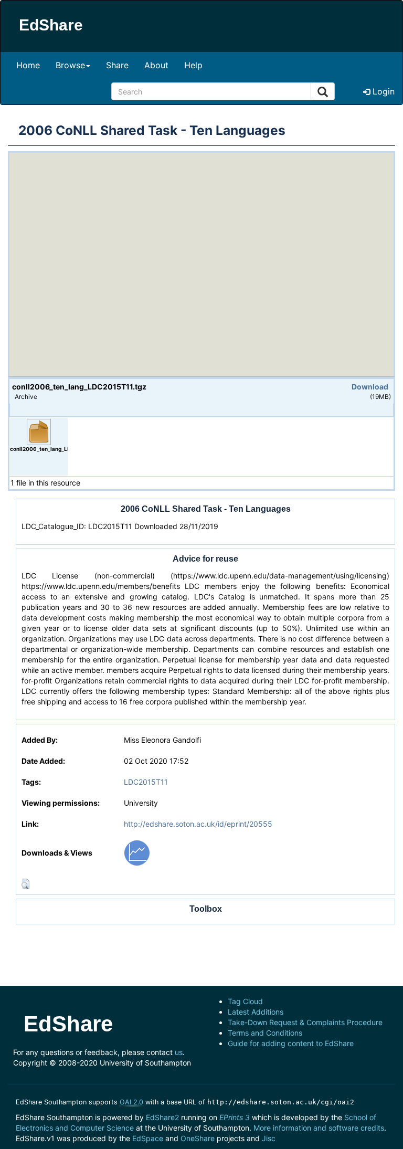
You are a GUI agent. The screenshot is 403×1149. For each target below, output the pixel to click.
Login (382, 91)
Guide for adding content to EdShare (291, 1043)
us (179, 1052)
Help (193, 65)
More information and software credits (318, 1127)
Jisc (268, 1138)
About (156, 65)
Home (28, 65)
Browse (70, 65)
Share (117, 65)
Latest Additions (255, 1011)
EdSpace (147, 1138)
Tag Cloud (245, 1001)
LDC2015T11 (146, 781)
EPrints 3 (234, 1117)
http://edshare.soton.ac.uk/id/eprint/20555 (198, 823)
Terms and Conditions (265, 1032)
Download (370, 386)
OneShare (198, 1138)
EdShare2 (162, 1117)
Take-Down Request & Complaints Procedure (305, 1022)
